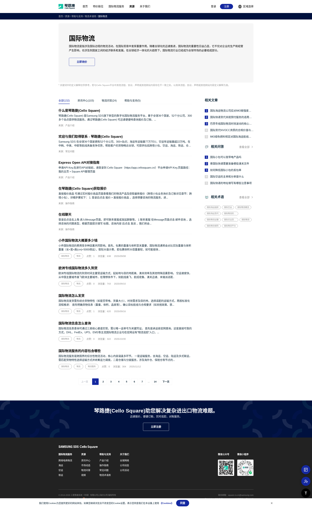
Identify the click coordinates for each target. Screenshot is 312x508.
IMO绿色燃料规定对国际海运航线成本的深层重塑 (230, 137)
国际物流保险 (213, 226)
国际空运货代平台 (230, 220)
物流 (78, 256)
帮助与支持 (77, 16)
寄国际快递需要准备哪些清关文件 (229, 163)
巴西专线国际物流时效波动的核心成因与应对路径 (231, 124)
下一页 (165, 381)
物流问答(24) (109, 100)
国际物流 (102, 16)
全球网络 (124, 460)
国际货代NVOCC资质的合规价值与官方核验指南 (232, 130)
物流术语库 (90, 16)
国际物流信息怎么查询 (74, 323)
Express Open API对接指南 (78, 162)
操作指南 (104, 465)
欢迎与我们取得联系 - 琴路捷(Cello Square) (90, 136)
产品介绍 (104, 460)
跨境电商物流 (65, 460)
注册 (226, 6)
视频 (83, 475)
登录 (213, 6)
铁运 (60, 475)
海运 (60, 465)
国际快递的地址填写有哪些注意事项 (231, 183)
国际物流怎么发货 (71, 296)
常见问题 (104, 470)
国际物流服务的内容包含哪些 (79, 351)
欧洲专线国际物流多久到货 (78, 268)
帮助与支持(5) (132, 100)
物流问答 (85, 470)
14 (155, 381)
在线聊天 (65, 214)
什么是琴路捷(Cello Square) (79, 110)
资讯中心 (85, 460)
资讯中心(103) (86, 100)
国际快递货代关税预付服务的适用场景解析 (231, 117)
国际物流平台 (230, 226)
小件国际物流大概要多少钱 (78, 240)
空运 (60, 470)
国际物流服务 (65, 454)
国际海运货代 (213, 213)
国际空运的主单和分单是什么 (227, 176)
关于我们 (124, 454)
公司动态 (124, 465)
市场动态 (85, 465)
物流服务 (92, 366)
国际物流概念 (243, 207)
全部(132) (64, 100)
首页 (60, 16)
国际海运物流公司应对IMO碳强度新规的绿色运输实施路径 (230, 111)
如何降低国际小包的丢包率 (225, 170)
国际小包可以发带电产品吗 (225, 157)
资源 (67, 16)
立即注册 (156, 426)
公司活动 (124, 470)
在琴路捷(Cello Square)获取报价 (82, 188)
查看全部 (244, 147)
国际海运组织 (213, 207)
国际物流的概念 (230, 213)
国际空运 (228, 207)
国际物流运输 (213, 220)
